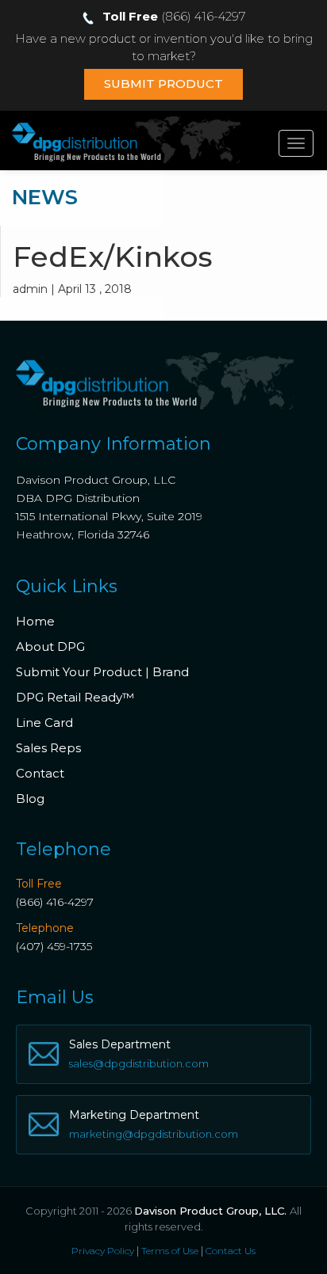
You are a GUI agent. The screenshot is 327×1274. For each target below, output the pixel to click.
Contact (40, 773)
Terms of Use (169, 1251)
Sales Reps (48, 748)
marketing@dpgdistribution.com (153, 1134)
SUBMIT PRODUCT (163, 83)
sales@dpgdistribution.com (139, 1063)
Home (35, 621)
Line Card (44, 722)
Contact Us (231, 1251)
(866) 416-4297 (55, 902)
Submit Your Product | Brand (102, 672)
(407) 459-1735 (54, 946)
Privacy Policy (102, 1251)
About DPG (50, 646)
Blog (30, 798)
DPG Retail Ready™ (75, 697)
